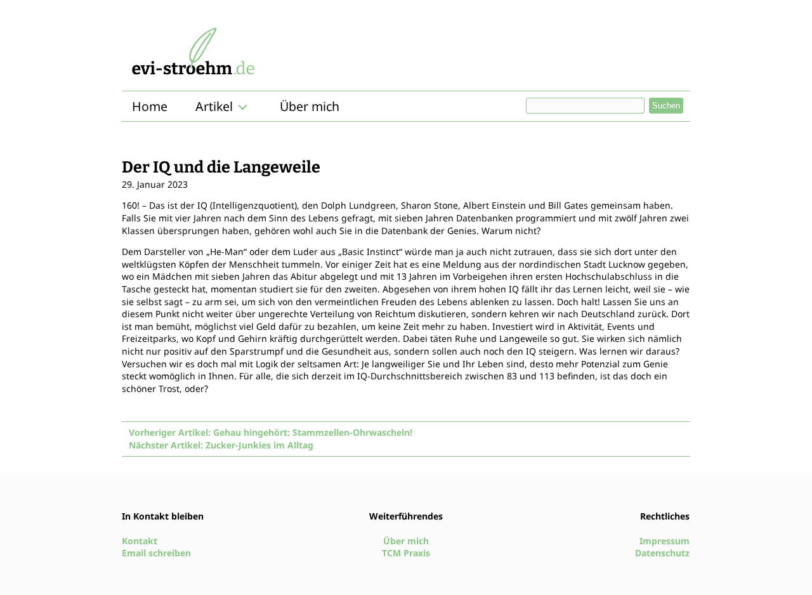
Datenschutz (662, 553)
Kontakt (139, 541)
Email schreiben (156, 553)
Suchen (666, 105)
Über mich (309, 106)
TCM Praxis (406, 553)
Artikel (214, 106)
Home (149, 106)
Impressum (664, 541)
